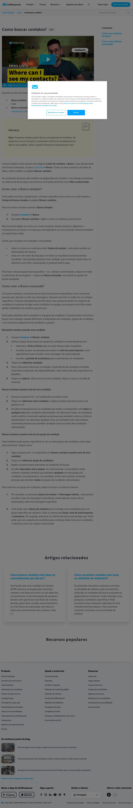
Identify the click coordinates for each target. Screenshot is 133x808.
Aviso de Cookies (70, 103)
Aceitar (76, 112)
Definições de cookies (56, 112)
